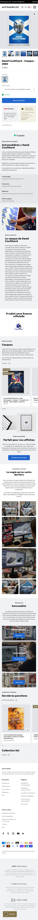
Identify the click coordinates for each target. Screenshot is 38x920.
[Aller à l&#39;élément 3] (17, 54)
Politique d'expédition (27, 796)
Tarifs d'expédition (7, 816)
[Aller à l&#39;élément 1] (4, 54)
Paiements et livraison (8, 813)
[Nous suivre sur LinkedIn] (23, 833)
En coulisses (5, 789)
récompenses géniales (25, 118)
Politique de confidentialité (25, 784)
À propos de (5, 783)
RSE (3, 795)
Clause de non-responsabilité (26, 800)
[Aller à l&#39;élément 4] (23, 54)
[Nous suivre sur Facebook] (3, 833)
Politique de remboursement (26, 789)
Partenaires (5, 792)
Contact (4, 824)
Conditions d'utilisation (28, 793)
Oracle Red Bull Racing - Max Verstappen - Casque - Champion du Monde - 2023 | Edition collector (16, 400)
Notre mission (6, 786)
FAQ (3, 827)
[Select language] (30, 7)
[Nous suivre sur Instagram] (13, 833)
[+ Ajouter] (27, 393)
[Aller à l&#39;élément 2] (11, 54)
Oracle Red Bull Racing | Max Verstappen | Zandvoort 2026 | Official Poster (14, 736)
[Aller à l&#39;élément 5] (29, 54)
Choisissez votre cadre (19, 457)
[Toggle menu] (34, 7)
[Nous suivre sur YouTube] (18, 833)
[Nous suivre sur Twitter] (8, 833)
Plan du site (24, 804)
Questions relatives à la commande (9, 820)
